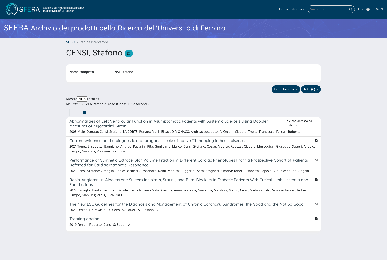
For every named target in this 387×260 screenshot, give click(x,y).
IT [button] (359, 9)
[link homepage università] (45, 9)
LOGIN (378, 9)
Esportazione (284, 89)
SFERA (70, 42)
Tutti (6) (310, 89)
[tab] (74, 112)
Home (283, 9)
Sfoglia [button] (296, 9)
